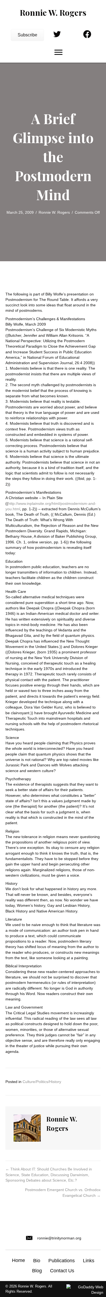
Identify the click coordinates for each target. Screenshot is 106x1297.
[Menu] (58, 52)
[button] (27, 35)
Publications (61, 1260)
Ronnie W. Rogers (54, 212)
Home (18, 1260)
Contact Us (62, 1270)
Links (88, 1260)
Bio (36, 1260)
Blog (37, 1270)
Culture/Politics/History (42, 1081)
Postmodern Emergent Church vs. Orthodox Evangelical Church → (63, 1192)
